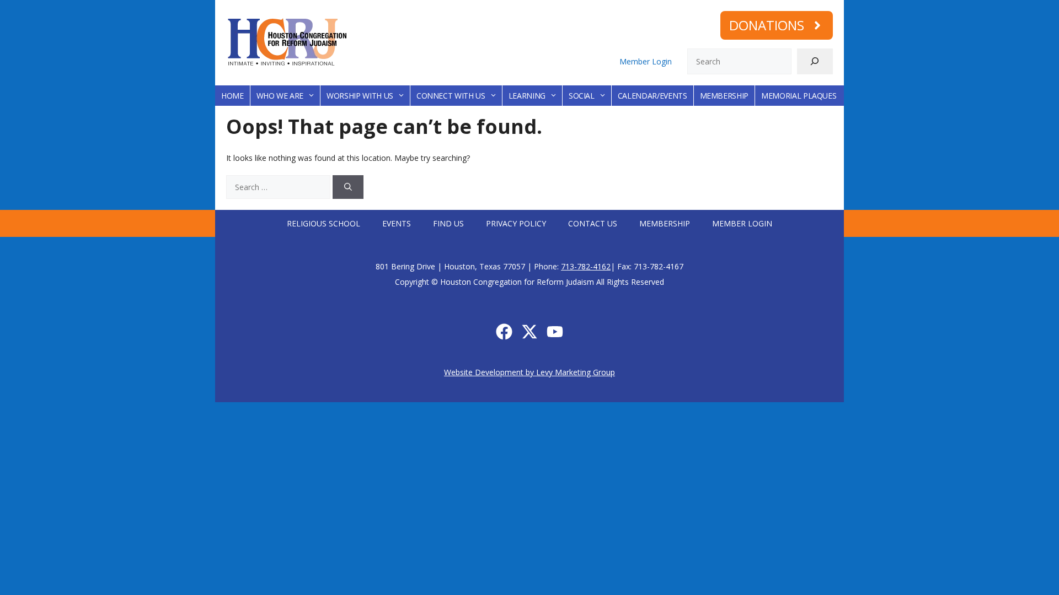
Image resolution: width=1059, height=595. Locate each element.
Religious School (323, 223)
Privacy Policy (516, 223)
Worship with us (360, 95)
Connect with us (450, 95)
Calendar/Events (652, 95)
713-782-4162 (586, 266)
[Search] (815, 61)
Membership (724, 95)
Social (582, 95)
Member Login (645, 61)
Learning (527, 95)
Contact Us (592, 223)
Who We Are (280, 95)
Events (396, 223)
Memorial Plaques (798, 95)
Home (232, 95)
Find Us (448, 223)
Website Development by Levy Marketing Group (529, 372)
